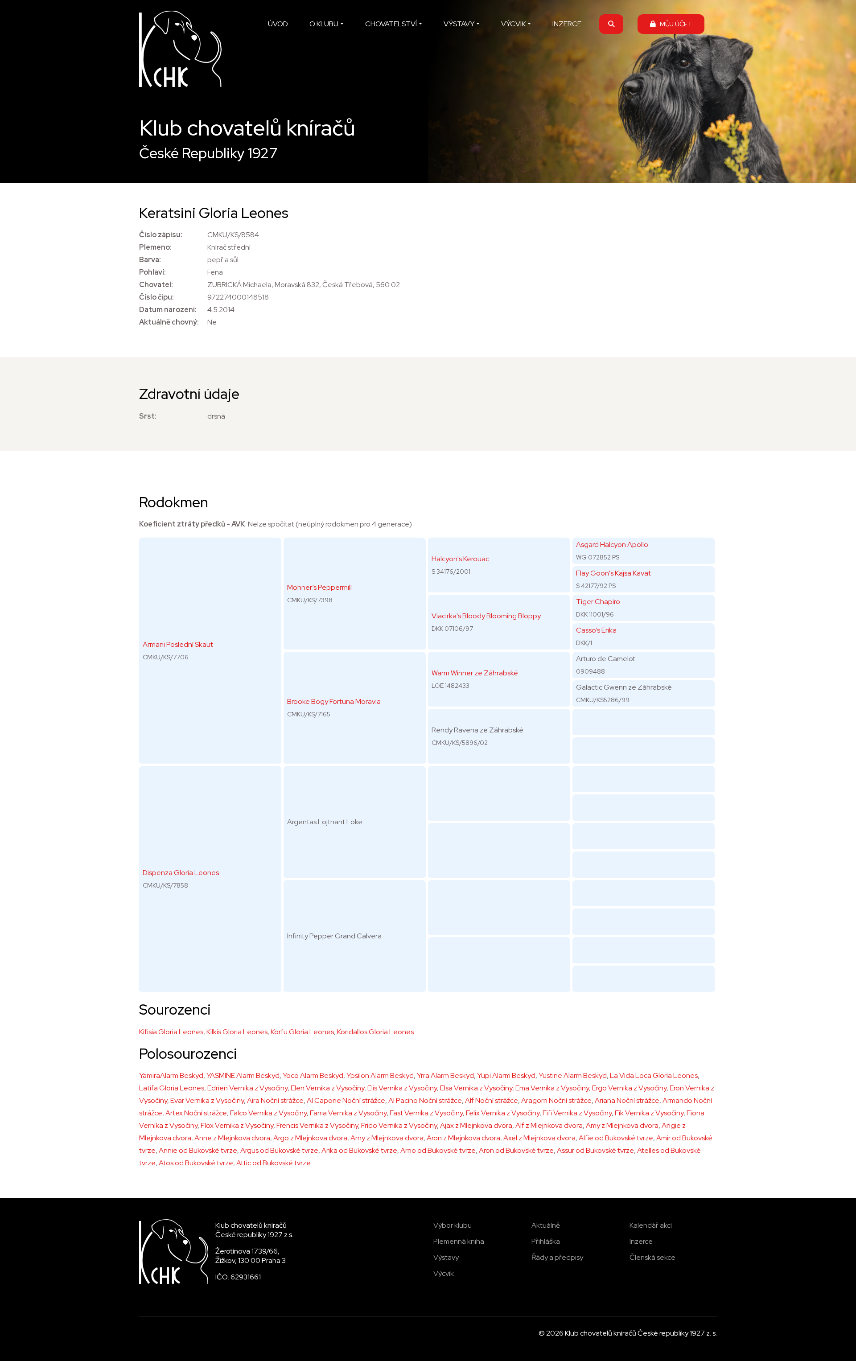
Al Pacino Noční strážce (425, 1100)
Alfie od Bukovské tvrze (616, 1138)
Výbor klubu (452, 1225)
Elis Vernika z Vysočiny (402, 1088)
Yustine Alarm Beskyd (573, 1075)
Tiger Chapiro (598, 601)
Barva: (150, 259)
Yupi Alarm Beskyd (506, 1075)
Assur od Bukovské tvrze (595, 1150)
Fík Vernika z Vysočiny (649, 1113)
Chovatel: (156, 284)
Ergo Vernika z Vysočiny (629, 1088)
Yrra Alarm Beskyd (445, 1075)
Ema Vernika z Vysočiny (552, 1088)
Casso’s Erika (596, 630)
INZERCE (566, 24)
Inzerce (641, 1241)
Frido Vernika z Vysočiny (399, 1125)
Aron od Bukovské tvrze (516, 1150)
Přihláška (545, 1241)
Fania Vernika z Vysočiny (348, 1113)
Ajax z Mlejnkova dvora (476, 1125)
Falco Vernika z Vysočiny (268, 1113)
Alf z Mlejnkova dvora (549, 1125)
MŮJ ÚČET (674, 24)
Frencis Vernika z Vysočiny (317, 1125)
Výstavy (446, 1257)
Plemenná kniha (458, 1241)
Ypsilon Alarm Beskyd (380, 1075)
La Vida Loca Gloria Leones (654, 1075)
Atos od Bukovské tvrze (196, 1163)
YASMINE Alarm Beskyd (243, 1075)
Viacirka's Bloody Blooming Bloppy (486, 616)
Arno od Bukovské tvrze (438, 1150)
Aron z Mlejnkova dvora (463, 1138)
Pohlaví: (152, 272)
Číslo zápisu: (160, 234)
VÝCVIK (513, 24)
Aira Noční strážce (275, 1100)
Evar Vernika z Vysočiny (207, 1100)
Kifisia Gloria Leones (171, 1031)
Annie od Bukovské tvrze (198, 1150)
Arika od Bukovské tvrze (359, 1150)
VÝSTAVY (459, 24)
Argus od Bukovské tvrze (279, 1150)
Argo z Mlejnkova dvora (310, 1138)
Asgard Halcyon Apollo (612, 544)
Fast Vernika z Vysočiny (426, 1113)
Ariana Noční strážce (627, 1100)
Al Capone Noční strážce (346, 1100)
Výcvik (443, 1273)
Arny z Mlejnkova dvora (387, 1138)
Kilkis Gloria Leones (237, 1031)
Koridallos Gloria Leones (375, 1031)
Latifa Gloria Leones (171, 1088)
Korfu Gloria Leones (302, 1031)
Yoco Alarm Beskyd (313, 1075)
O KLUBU (323, 24)
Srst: (147, 416)
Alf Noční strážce (491, 1100)
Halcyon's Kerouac (460, 558)
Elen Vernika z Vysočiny (327, 1088)
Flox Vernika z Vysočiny (237, 1125)
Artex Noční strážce (196, 1113)
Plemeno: (155, 247)
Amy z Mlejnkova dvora (622, 1125)
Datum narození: (168, 309)
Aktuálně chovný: (169, 322)
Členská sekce (652, 1257)
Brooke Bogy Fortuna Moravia (334, 701)
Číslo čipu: (156, 297)
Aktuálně (545, 1225)
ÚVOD (278, 24)
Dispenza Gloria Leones (181, 872)
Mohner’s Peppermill (319, 587)
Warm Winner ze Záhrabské (475, 673)
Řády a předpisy (557, 1257)
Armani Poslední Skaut (178, 644)
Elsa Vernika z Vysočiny (476, 1088)
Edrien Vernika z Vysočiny (247, 1088)
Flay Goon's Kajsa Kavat (613, 573)
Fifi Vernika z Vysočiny (577, 1113)
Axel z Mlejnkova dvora (539, 1138)
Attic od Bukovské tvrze (273, 1163)
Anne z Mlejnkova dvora (232, 1138)
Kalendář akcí (651, 1225)
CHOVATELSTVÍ (391, 24)
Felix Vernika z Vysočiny (502, 1113)
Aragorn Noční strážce (556, 1100)
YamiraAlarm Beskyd (171, 1075)
